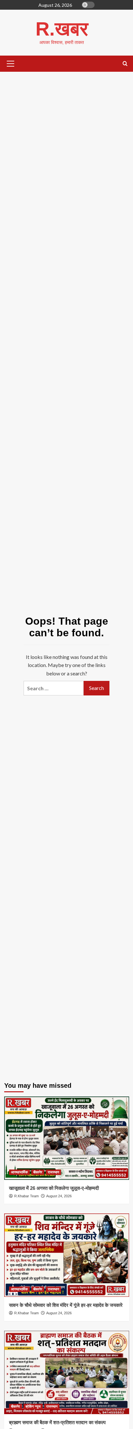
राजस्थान (53, 1172)
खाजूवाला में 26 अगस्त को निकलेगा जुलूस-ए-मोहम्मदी (54, 1188)
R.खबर (62, 29)
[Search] (125, 64)
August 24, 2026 (59, 1196)
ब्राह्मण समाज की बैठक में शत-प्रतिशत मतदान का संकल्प (57, 1422)
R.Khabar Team (26, 1196)
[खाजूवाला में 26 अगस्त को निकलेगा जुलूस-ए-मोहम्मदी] (66, 1138)
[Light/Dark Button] (88, 5)
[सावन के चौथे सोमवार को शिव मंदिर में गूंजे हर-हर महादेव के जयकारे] (66, 1255)
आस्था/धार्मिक (19, 1172)
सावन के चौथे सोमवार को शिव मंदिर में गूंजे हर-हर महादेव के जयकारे (66, 1305)
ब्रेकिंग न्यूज (33, 1406)
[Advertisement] (66, 151)
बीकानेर (37, 1172)
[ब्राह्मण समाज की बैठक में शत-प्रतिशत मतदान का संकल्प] (66, 1372)
